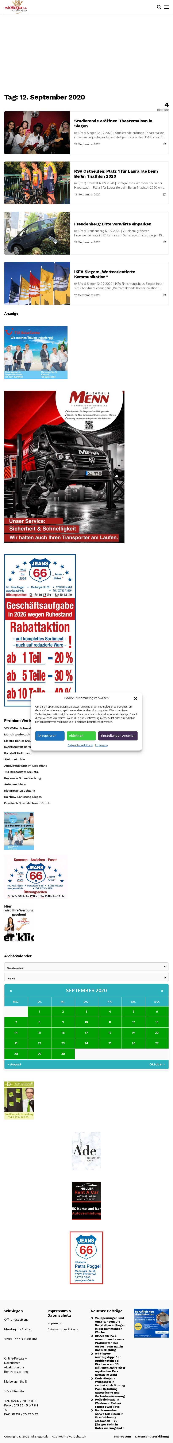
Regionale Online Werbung (22, 778)
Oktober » (157, 1064)
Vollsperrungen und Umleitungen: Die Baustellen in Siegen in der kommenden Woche (110, 1325)
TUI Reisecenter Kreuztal (21, 771)
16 (63, 1033)
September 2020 (86, 990)
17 (86, 1033)
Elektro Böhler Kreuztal (20, 740)
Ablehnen (76, 735)
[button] (136, 698)
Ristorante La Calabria (19, 790)
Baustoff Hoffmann (17, 753)
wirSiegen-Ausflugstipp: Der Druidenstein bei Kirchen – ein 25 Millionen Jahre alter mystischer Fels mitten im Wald (110, 1364)
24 (86, 1043)
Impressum (101, 745)
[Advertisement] (86, 53)
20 (157, 1033)
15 (39, 1033)
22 (39, 1043)
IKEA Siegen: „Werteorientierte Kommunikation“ (104, 274)
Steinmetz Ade (14, 759)
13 (156, 1022)
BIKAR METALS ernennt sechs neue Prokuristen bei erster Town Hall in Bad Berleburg (109, 1343)
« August (14, 1064)
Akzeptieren (47, 735)
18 (110, 1033)
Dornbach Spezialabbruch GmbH (27, 803)
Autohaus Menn (15, 784)
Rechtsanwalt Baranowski (22, 747)
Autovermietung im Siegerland (25, 765)
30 (63, 1054)
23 (63, 1043)
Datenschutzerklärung (80, 745)
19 (133, 1033)
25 (110, 1043)
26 (133, 1043)
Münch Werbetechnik (19, 734)
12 (133, 1022)
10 (86, 1022)
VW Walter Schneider (19, 728)
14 (16, 1033)
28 (16, 1054)
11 (110, 1022)
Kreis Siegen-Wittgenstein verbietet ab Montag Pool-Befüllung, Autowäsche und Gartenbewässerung (110, 1387)
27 (157, 1043)
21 (16, 1043)
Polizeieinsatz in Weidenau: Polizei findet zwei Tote (108, 1403)
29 (39, 1054)
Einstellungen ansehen (117, 735)
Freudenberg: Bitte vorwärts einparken (112, 223)
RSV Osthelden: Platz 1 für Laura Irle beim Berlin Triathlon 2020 (116, 174)
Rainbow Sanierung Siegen (23, 796)
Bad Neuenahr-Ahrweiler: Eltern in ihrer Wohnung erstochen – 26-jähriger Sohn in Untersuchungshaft (109, 1419)
